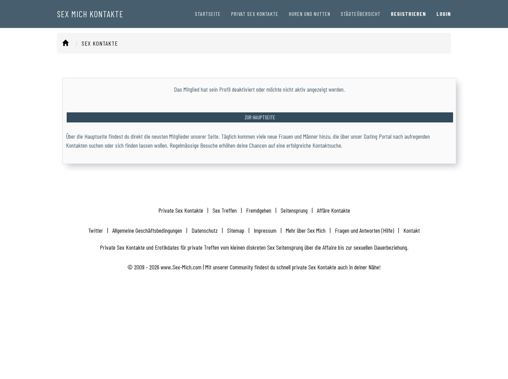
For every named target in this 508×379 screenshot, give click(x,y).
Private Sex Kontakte (180, 210)
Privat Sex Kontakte (255, 13)
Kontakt (411, 230)
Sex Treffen (225, 210)
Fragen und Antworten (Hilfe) (364, 230)
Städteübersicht (360, 13)
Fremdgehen (258, 210)
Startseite (208, 13)
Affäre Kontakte (333, 210)
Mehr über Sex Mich (306, 230)
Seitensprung (294, 210)
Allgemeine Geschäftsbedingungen (147, 230)
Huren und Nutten (309, 13)
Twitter (95, 230)
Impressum (265, 230)
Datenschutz (204, 230)
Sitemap (235, 230)
